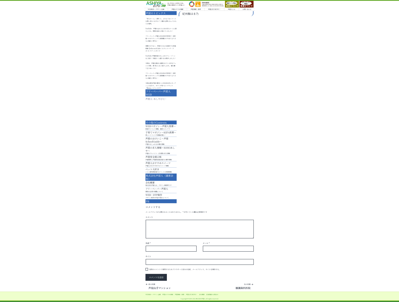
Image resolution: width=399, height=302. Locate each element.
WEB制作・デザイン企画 (156, 9)
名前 (148, 243)
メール (206, 243)
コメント (149, 217)
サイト (148, 256)
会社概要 (201, 294)
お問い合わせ (247, 9)
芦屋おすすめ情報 (177, 9)
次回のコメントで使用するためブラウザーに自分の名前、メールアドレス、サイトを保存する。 (184, 269)
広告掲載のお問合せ (212, 294)
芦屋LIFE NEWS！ (214, 9)
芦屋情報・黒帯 (196, 9)
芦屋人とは (231, 9)
